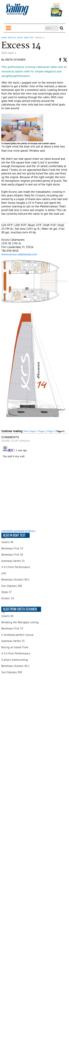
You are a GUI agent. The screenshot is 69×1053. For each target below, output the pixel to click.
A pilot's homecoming (14, 660)
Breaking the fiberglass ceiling (20, 622)
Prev (26, 431)
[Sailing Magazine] (17, 11)
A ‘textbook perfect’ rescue (17, 635)
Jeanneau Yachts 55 (13, 561)
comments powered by (18, 530)
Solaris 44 (7, 542)
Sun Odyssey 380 (11, 586)
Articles (12, 37)
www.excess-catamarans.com (19, 254)
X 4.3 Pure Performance (15, 567)
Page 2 (42, 431)
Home (4, 37)
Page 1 (33, 431)
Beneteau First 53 (12, 548)
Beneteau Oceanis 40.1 (15, 579)
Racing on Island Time (14, 647)
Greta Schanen (15, 59)
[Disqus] (34, 486)
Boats (20, 37)
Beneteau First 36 (12, 554)
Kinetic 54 (7, 598)
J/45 (3, 573)
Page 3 (51, 431)
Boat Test (29, 37)
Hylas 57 (6, 592)
